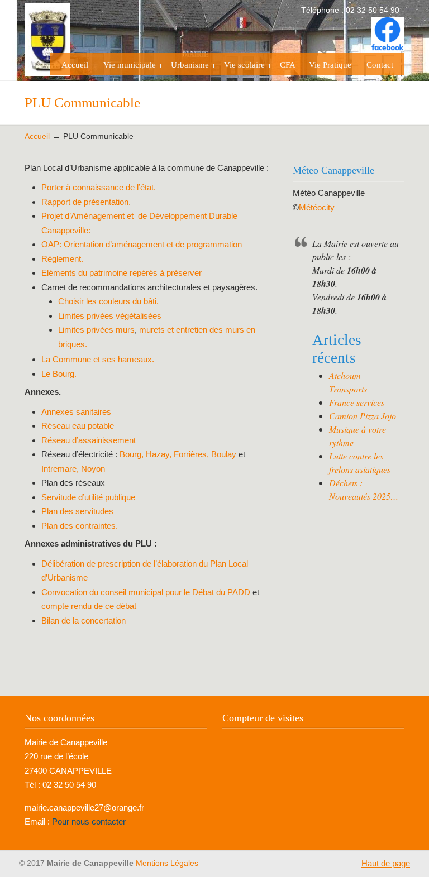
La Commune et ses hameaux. (97, 359)
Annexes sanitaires (76, 411)
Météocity (317, 207)
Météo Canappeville (329, 193)
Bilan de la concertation (83, 620)
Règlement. (62, 258)
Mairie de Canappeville (80, 39)
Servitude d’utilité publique (88, 497)
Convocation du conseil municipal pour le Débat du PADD (146, 592)
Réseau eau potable (78, 425)
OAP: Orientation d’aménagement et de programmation (141, 244)
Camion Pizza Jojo (362, 415)
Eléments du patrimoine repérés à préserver (121, 272)
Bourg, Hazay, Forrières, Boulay (178, 454)
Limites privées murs (96, 329)
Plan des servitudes (77, 511)
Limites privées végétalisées (109, 315)
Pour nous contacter (89, 821)
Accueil (37, 136)
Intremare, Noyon (73, 468)
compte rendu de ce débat (88, 606)
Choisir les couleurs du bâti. (108, 301)
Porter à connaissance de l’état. (98, 187)
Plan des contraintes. (79, 525)
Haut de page (385, 863)
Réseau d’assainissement (88, 440)
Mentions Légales (167, 863)
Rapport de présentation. (86, 202)
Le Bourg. (59, 373)
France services (356, 402)
